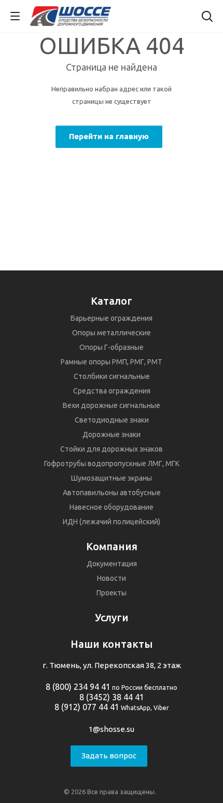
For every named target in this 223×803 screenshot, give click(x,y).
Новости (111, 578)
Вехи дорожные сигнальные (111, 405)
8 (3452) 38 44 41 (111, 697)
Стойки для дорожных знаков (111, 449)
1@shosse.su (111, 729)
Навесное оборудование (111, 507)
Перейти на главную (109, 136)
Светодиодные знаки (112, 420)
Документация (112, 564)
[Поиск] (207, 17)
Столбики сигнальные (112, 376)
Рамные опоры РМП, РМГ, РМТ (111, 362)
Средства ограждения (111, 391)
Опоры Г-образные (111, 347)
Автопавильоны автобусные (112, 492)
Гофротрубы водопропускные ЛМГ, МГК (111, 463)
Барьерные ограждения (111, 318)
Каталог (111, 301)
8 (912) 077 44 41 (86, 707)
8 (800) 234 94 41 (78, 686)
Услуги (112, 617)
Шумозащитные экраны (111, 478)
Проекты (111, 593)
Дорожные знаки (111, 434)
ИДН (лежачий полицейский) (111, 522)
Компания (111, 546)
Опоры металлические (111, 333)
